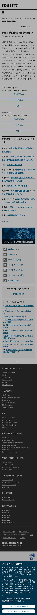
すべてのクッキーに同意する (18, 606)
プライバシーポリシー (13, 593)
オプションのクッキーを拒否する (18, 611)
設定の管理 (5, 601)
